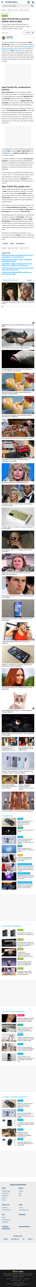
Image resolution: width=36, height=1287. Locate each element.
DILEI (19, 1275)
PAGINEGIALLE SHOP (23, 1273)
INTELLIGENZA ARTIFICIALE (25, 864)
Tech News (5, 1195)
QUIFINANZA (29, 1275)
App (20, 1195)
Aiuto (23, 1280)
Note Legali (14, 1278)
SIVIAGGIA (23, 1275)
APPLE (19, 846)
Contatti (30, 1239)
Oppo (12, 243)
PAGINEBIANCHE (7, 1275)
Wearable (4, 1207)
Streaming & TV (6, 1219)
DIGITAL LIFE (5, 1204)
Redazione (22, 1214)
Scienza (4, 1197)
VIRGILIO (9, 1273)
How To (21, 1207)
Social (3, 1217)
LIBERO (4, 1273)
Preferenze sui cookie (16, 1280)
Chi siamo (8, 1278)
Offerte (4, 1200)
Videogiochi (5, 1222)
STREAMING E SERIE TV (23, 873)
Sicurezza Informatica (6, 1227)
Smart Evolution (6, 1210)
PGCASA (31, 1273)
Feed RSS (6, 1239)
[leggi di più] (33, 38)
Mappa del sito (15, 1239)
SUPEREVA (21, 1276)
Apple (20, 1193)
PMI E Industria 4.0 (24, 1226)
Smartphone (20, 243)
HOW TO (20, 855)
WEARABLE (21, 1015)
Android (21, 1191)
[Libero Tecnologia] (18, 1236)
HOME (3, 13)
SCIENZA (20, 827)
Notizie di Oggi (6, 1191)
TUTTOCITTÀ (15, 1275)
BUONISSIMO (15, 1276)
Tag (23, 1239)
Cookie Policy (27, 1278)
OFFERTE (20, 818)
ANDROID (7, 13)
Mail (28, 4)
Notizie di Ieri (5, 1193)
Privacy (20, 1278)
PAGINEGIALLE (15, 1273)
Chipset (5, 243)
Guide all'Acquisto (23, 1210)
